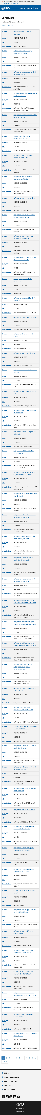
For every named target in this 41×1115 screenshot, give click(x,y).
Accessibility (20, 1112)
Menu (37, 8)
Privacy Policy (20, 1108)
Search (22, 8)
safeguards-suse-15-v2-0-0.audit (24, 810)
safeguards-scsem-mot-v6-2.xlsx (25, 198)
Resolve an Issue (10, 1081)
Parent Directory (7, 25)
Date (4, 38)
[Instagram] (10, 1097)
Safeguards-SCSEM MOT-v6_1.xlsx (25, 317)
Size (3, 42)
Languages (8, 1086)
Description (6, 46)
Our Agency (8, 1073)
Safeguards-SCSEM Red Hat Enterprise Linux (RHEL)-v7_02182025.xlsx (23, 666)
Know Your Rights (11, 1077)
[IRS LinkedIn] (14, 1097)
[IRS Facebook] (3, 1097)
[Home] (5, 8)
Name (4, 32)
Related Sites (9, 1090)
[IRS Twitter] (7, 1097)
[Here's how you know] (20, 2)
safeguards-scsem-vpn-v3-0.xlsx (24, 353)
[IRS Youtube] (18, 1097)
